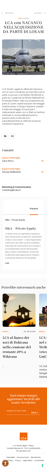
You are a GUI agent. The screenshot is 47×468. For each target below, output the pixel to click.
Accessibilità (39, 460)
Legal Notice (27, 460)
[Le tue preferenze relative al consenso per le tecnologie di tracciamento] (42, 465)
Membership (36, 457)
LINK (7, 263)
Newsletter (11, 457)
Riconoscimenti (23, 457)
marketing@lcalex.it (11, 190)
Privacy (18, 460)
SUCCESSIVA (38, 13)
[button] (5, 463)
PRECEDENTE (9, 13)
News (20, 18)
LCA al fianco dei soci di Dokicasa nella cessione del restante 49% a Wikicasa (17, 347)
